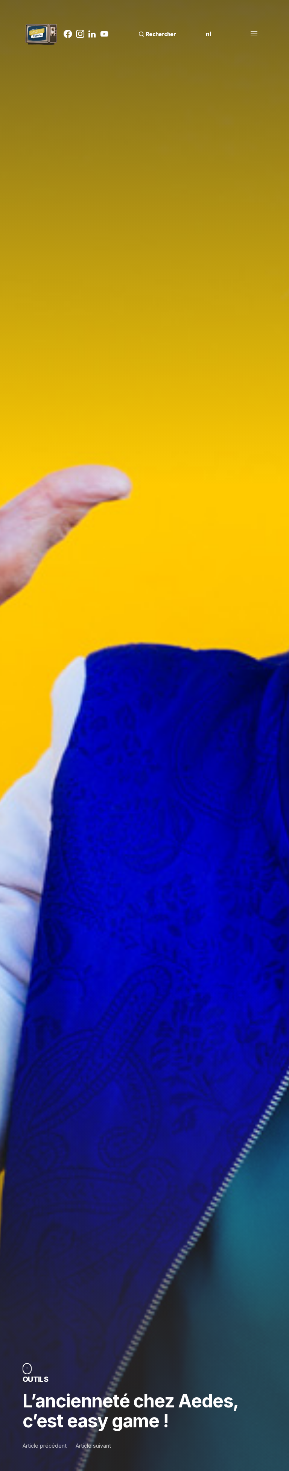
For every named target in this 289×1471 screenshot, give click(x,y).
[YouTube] (104, 34)
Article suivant (93, 1445)
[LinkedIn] (92, 34)
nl (208, 34)
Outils (35, 1379)
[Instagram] (80, 34)
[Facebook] (68, 34)
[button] (157, 34)
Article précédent (45, 1445)
